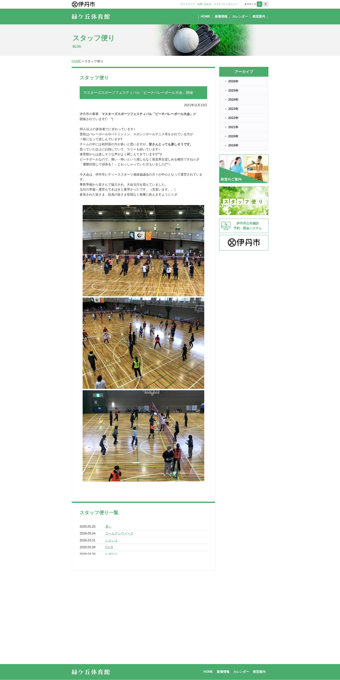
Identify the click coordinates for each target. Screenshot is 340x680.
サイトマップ (188, 4)
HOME (205, 16)
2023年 (233, 108)
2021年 (233, 127)
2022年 (233, 118)
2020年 (233, 136)
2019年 (233, 145)
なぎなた (111, 554)
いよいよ (111, 540)
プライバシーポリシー (225, 4)
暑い (108, 526)
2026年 (233, 81)
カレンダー (240, 16)
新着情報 (221, 16)
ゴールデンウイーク (119, 533)
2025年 (233, 90)
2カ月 (109, 547)
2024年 (233, 99)
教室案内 (259, 16)
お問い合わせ (204, 4)
